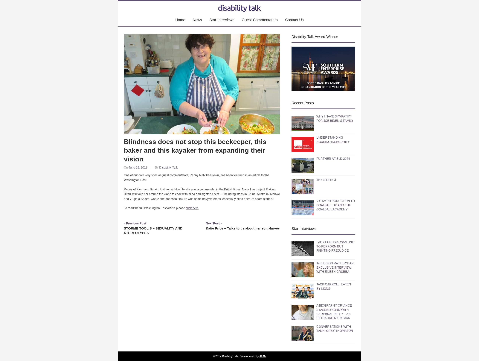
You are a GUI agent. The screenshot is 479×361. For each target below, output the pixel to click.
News (197, 20)
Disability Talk (168, 167)
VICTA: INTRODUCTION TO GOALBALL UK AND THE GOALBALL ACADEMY (335, 205)
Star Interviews (221, 20)
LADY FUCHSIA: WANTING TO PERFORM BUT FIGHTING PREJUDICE (335, 246)
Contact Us (294, 20)
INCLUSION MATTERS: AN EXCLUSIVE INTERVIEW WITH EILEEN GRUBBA (335, 267)
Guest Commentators (260, 20)
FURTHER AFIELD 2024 (333, 158)
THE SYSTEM (326, 179)
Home (180, 20)
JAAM (263, 356)
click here (192, 208)
